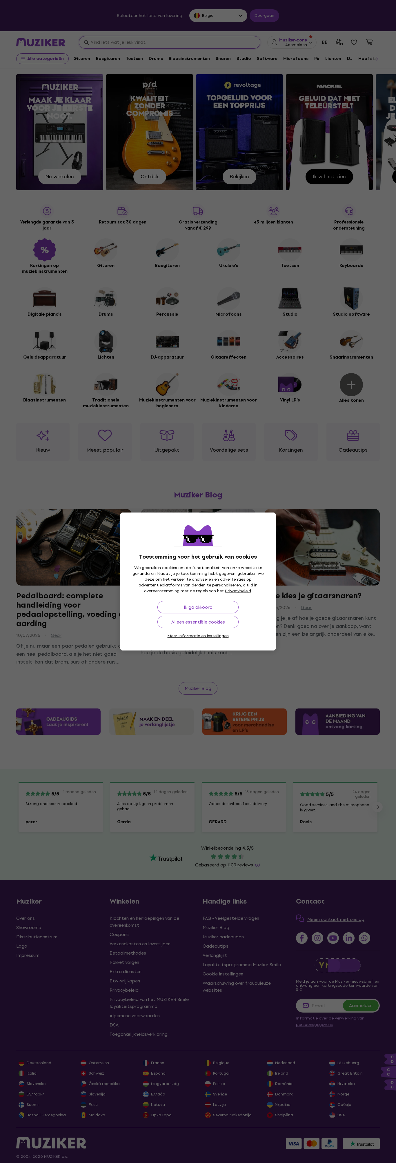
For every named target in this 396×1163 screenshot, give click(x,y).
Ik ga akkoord (198, 607)
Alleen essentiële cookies (198, 622)
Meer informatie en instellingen (198, 636)
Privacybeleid (238, 591)
